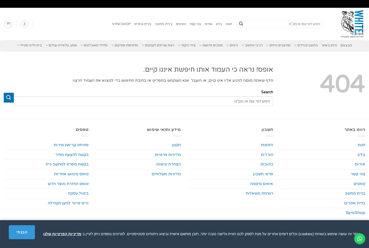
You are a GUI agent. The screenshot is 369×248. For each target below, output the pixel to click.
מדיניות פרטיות (168, 154)
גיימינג (234, 45)
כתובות (266, 164)
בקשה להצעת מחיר (72, 154)
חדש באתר (329, 45)
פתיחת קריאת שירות (71, 144)
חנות (229, 24)
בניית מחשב (163, 24)
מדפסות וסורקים (126, 45)
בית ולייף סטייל (31, 45)
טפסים (181, 24)
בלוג (219, 24)
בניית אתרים (143, 24)
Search (267, 92)
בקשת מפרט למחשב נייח (67, 164)
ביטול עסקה (78, 193)
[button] (25, 24)
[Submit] (241, 24)
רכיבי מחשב (254, 45)
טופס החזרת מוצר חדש (68, 183)
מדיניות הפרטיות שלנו (62, 234)
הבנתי (21, 232)
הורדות (267, 154)
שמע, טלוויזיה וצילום (63, 45)
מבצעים (346, 45)
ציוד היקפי (188, 45)
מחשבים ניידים (307, 45)
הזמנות (267, 144)
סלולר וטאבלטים (96, 45)
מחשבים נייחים (280, 45)
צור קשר (195, 24)
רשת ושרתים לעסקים (159, 45)
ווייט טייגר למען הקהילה (68, 203)
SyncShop (121, 24)
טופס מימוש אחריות (71, 174)
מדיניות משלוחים (166, 174)
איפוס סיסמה (261, 183)
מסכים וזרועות (213, 45)
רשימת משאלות (259, 193)
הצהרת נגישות (168, 164)
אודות (208, 24)
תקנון (176, 144)
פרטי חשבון (263, 174)
